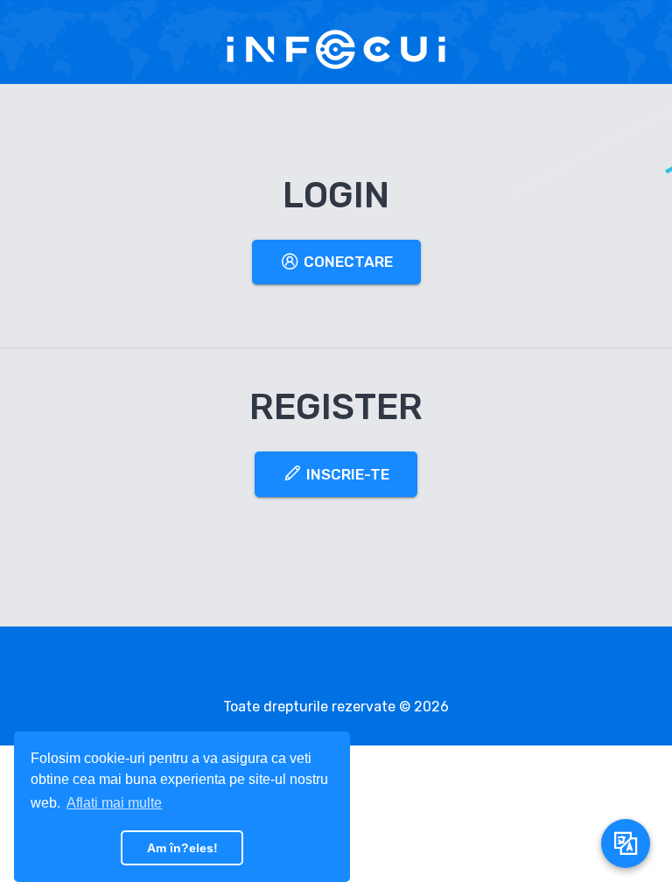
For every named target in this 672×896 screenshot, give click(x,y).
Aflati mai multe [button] (114, 802)
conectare (346, 261)
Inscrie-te (346, 474)
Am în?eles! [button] (182, 848)
